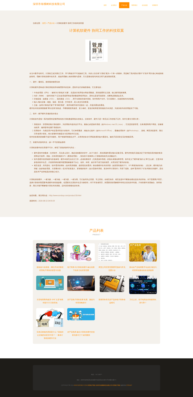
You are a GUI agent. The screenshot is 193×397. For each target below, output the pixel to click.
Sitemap (129, 385)
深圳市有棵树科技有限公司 (104, 385)
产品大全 (124, 5)
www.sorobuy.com (80, 385)
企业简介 (114, 5)
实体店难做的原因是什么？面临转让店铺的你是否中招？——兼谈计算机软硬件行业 (50, 335)
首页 (105, 5)
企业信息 (145, 5)
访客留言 (155, 5)
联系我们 (134, 5)
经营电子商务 (92, 385)
